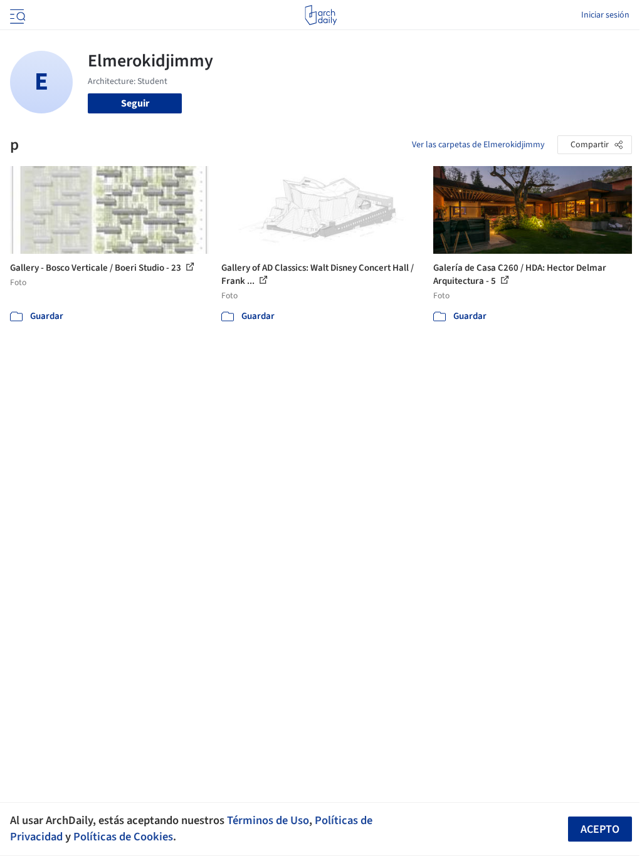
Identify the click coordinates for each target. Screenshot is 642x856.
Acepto (600, 829)
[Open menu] (16, 15)
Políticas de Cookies (123, 836)
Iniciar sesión (605, 15)
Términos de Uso (268, 820)
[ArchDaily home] (321, 15)
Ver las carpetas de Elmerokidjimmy (478, 144)
